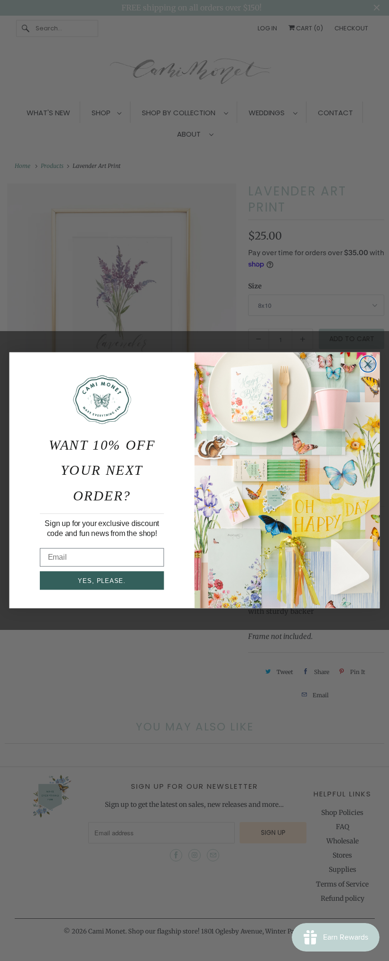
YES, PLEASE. (102, 580)
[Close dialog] (368, 364)
